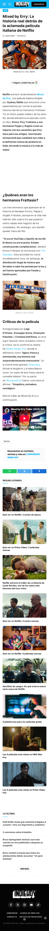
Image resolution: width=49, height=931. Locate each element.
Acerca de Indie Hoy (30, 913)
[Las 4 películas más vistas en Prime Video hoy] (24, 774)
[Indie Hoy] (22, 4)
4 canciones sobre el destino (17, 832)
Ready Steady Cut (16, 348)
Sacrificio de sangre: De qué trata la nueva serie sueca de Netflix (24, 687)
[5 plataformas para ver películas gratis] (24, 706)
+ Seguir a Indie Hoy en (23, 82)
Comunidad (39, 4)
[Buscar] (9, 4)
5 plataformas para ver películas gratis (22, 722)
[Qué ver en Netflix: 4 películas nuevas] (24, 638)
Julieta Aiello (10, 36)
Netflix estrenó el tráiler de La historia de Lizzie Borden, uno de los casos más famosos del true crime (23, 586)
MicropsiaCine (14, 380)
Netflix (7, 441)
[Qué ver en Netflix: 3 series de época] (24, 499)
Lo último (9, 813)
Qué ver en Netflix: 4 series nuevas (21, 621)
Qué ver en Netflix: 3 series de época (22, 514)
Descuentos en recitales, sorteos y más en (23, 454)
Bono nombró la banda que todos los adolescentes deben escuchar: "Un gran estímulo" (23, 856)
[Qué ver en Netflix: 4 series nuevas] (24, 605)
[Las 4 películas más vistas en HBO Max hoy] (24, 739)
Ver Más (24, 869)
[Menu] (4, 4)
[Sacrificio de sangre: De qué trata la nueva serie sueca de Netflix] (24, 671)
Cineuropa (34, 364)
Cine (5, 10)
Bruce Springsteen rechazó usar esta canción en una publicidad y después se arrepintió (23, 842)
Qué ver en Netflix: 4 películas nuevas (22, 653)
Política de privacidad (31, 917)
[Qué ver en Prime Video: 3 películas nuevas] (24, 532)
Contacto (12, 917)
